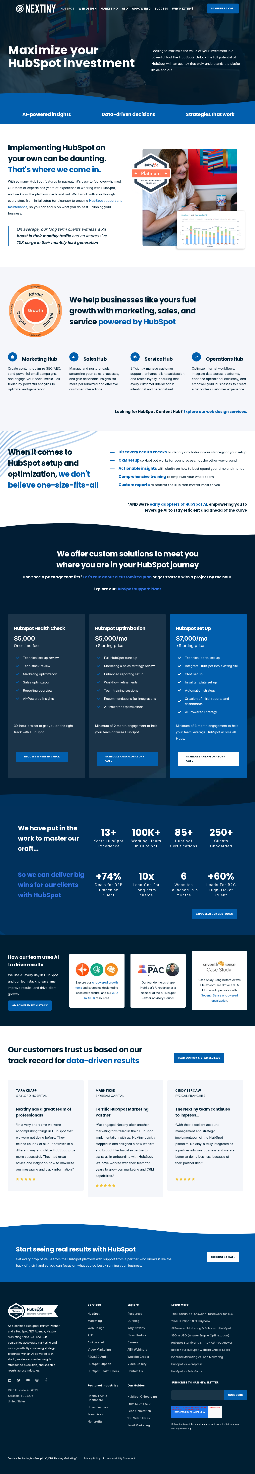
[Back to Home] (36, 10)
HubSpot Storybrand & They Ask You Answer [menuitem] (201, 1342)
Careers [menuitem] (133, 1342)
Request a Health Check (42, 756)
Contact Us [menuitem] (135, 1371)
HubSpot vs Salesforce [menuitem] (186, 1371)
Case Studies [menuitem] (137, 1335)
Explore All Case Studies (214, 914)
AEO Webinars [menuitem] (137, 1349)
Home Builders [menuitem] (98, 1407)
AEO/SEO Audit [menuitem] (98, 1356)
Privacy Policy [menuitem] (92, 1458)
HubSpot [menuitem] (68, 9)
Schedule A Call (223, 8)
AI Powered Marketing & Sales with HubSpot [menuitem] (201, 1328)
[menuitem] (103, 1387)
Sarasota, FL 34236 (20, 1395)
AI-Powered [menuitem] (141, 9)
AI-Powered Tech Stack (30, 1005)
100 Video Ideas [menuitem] (139, 1418)
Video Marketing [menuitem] (99, 1349)
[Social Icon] (11, 1380)
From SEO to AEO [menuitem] (139, 1403)
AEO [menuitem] (125, 9)
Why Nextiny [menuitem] (136, 1328)
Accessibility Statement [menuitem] (121, 1458)
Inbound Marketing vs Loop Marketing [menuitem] (197, 1357)
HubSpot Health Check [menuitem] (103, 1371)
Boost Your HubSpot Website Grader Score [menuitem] (200, 1349)
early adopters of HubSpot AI (178, 504)
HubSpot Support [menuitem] (99, 1364)
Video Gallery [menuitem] (137, 1364)
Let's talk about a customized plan (117, 577)
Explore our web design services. (215, 411)
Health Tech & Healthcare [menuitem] (97, 1398)
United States (17, 1401)
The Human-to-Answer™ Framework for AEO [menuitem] (202, 1314)
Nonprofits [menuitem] (95, 1421)
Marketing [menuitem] (109, 9)
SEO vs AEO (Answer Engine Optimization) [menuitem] (200, 1335)
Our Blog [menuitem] (133, 1320)
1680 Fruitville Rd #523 (23, 1390)
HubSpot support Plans (139, 589)
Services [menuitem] (94, 1305)
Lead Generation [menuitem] (139, 1411)
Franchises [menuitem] (95, 1414)
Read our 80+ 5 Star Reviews (199, 1058)
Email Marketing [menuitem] (139, 1425)
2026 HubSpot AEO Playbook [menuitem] (190, 1321)
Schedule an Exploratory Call (124, 759)
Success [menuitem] (161, 9)
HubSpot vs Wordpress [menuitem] (186, 1364)
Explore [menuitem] (133, 1305)
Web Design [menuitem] (87, 9)
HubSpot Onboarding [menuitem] (142, 1396)
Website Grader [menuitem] (138, 1356)
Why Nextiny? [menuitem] (182, 9)
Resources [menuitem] (135, 1313)
